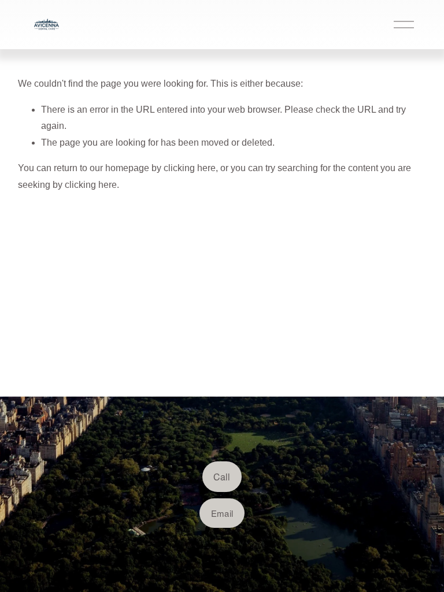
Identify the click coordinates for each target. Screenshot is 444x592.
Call (221, 476)
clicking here (190, 168)
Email (222, 513)
